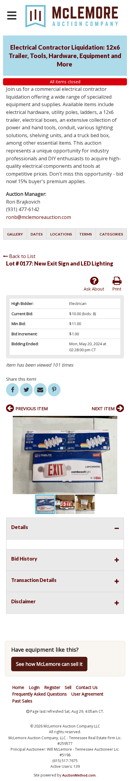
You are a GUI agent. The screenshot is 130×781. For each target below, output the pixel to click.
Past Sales (22, 701)
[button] (118, 421)
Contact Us (87, 687)
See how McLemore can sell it (49, 664)
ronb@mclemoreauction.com (38, 217)
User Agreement (87, 694)
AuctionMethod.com (79, 775)
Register (52, 687)
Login (34, 687)
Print (117, 289)
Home (18, 687)
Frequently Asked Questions (39, 694)
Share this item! (21, 379)
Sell (68, 687)
